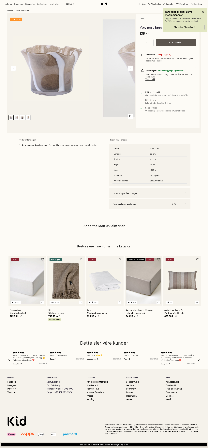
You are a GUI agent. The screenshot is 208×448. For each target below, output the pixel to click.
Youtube (11, 392)
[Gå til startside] (104, 4)
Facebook (12, 381)
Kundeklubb (92, 385)
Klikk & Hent (176, 42)
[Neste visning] (130, 68)
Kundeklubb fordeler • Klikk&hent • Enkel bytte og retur (104, 444)
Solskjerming (132, 381)
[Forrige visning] (13, 68)
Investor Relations (95, 392)
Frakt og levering (174, 388)
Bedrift (169, 399)
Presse (89, 395)
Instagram (12, 385)
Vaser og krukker (22, 10)
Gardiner (130, 385)
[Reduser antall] (142, 42)
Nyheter (8, 4)
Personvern (171, 392)
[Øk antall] (151, 42)
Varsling (90, 399)
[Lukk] (203, 12)
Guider (129, 399)
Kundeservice (172, 381)
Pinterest (11, 388)
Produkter (18, 4)
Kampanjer (30, 4)
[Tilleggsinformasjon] (21, 316)
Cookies (169, 395)
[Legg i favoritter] (130, 116)
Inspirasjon (54, 4)
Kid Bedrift (69, 4)
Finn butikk (171, 385)
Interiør (10, 10)
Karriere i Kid (92, 388)
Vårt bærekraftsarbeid (97, 381)
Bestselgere (42, 4)
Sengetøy (131, 388)
